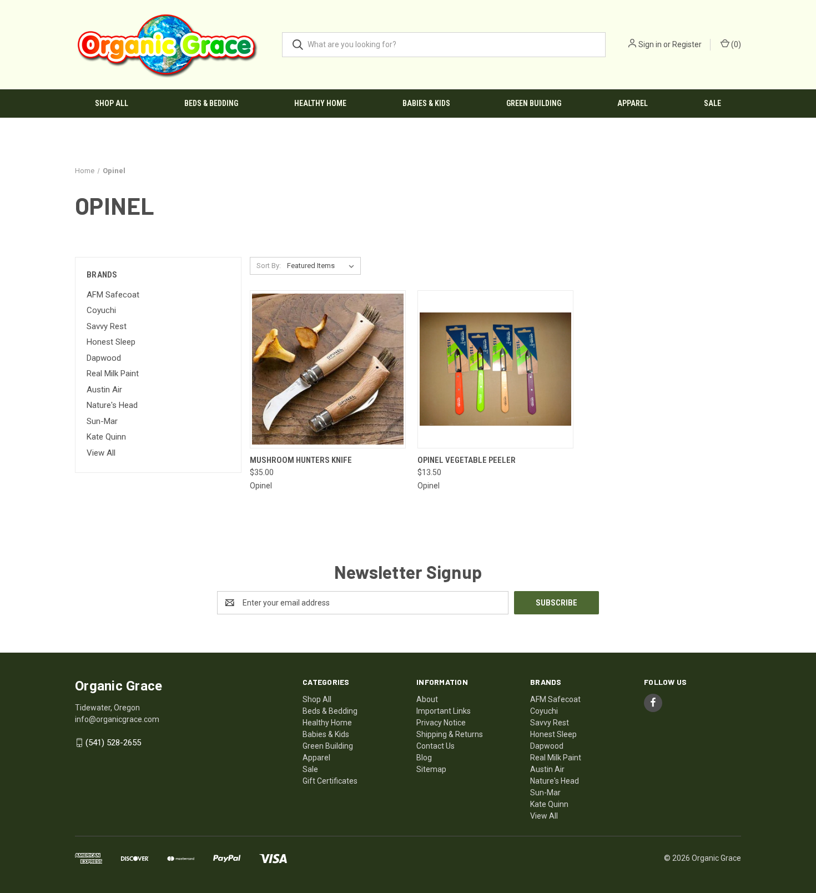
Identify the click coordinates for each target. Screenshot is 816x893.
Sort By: (268, 265)
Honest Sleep (111, 342)
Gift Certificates (330, 780)
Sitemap (431, 769)
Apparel (632, 103)
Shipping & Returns (449, 734)
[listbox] (322, 266)
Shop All (111, 103)
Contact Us (435, 745)
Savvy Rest (107, 326)
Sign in (650, 44)
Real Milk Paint (113, 374)
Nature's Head (112, 405)
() (735, 44)
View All (101, 453)
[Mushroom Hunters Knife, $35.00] (328, 369)
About (427, 699)
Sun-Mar (102, 421)
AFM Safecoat (113, 295)
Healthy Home (320, 103)
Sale (712, 103)
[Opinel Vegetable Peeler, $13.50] (495, 369)
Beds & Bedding (211, 103)
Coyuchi (101, 310)
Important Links (443, 711)
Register (687, 44)
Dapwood (104, 358)
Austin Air (104, 390)
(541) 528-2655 (113, 743)
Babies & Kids (426, 103)
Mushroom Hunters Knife (301, 460)
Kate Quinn (106, 437)
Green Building (533, 103)
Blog (424, 757)
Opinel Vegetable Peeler (466, 460)
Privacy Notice (441, 722)
